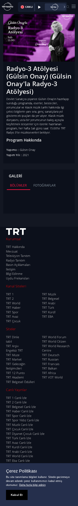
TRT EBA (47, 316)
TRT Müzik (49, 294)
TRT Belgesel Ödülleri (20, 382)
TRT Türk (48, 307)
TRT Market (14, 359)
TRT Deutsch (50, 355)
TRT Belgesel (50, 299)
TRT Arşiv (12, 346)
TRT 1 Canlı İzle (16, 398)
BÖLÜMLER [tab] (18, 185)
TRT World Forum (54, 337)
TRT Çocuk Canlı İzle (19, 429)
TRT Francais (50, 364)
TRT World (13, 303)
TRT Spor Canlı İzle (18, 416)
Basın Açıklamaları (18, 265)
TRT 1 (10, 294)
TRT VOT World (52, 377)
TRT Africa (49, 373)
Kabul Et (17, 494)
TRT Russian (50, 359)
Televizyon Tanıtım (18, 256)
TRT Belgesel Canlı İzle (21, 407)
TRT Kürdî (48, 312)
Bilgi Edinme (14, 274)
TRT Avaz (12, 316)
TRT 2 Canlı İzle (16, 402)
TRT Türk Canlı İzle (18, 438)
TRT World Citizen (54, 341)
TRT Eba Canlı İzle (18, 461)
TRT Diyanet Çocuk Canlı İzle (25, 434)
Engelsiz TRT (14, 350)
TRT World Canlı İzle (19, 456)
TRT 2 (10, 299)
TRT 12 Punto (15, 373)
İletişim (11, 269)
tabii (9, 341)
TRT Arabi (48, 303)
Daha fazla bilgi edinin (32, 484)
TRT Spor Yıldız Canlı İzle (22, 420)
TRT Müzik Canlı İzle (19, 425)
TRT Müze (13, 355)
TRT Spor (12, 312)
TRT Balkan (49, 368)
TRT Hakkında (15, 247)
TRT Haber (13, 307)
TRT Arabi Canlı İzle (19, 452)
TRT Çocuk (13, 321)
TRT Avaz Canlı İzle (18, 443)
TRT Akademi (15, 377)
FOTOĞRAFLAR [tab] (44, 185)
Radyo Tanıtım (15, 260)
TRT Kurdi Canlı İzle (19, 447)
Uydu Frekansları (17, 278)
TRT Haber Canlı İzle (19, 411)
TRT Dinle (12, 337)
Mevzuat (12, 251)
